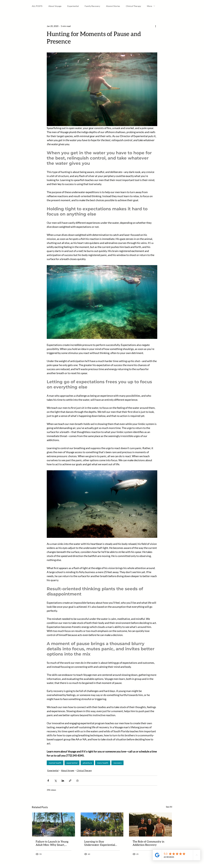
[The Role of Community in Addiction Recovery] (150, 824)
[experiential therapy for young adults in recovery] (102, 824)
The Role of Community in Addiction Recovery (148, 843)
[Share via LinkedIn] (62, 780)
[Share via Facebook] (48, 780)
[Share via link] (70, 780)
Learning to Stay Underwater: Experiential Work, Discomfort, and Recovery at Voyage (99, 843)
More (149, 6)
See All (169, 806)
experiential (72, 763)
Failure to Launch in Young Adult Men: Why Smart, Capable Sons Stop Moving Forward (52, 843)
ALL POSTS (37, 6)
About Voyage (54, 6)
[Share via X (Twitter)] (55, 780)
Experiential (73, 6)
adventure (87, 763)
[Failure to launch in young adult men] (53, 824)
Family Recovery (92, 6)
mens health (102, 763)
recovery (117, 763)
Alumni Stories (113, 6)
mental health (55, 763)
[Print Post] (77, 780)
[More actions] (155, 26)
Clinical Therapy (133, 6)
